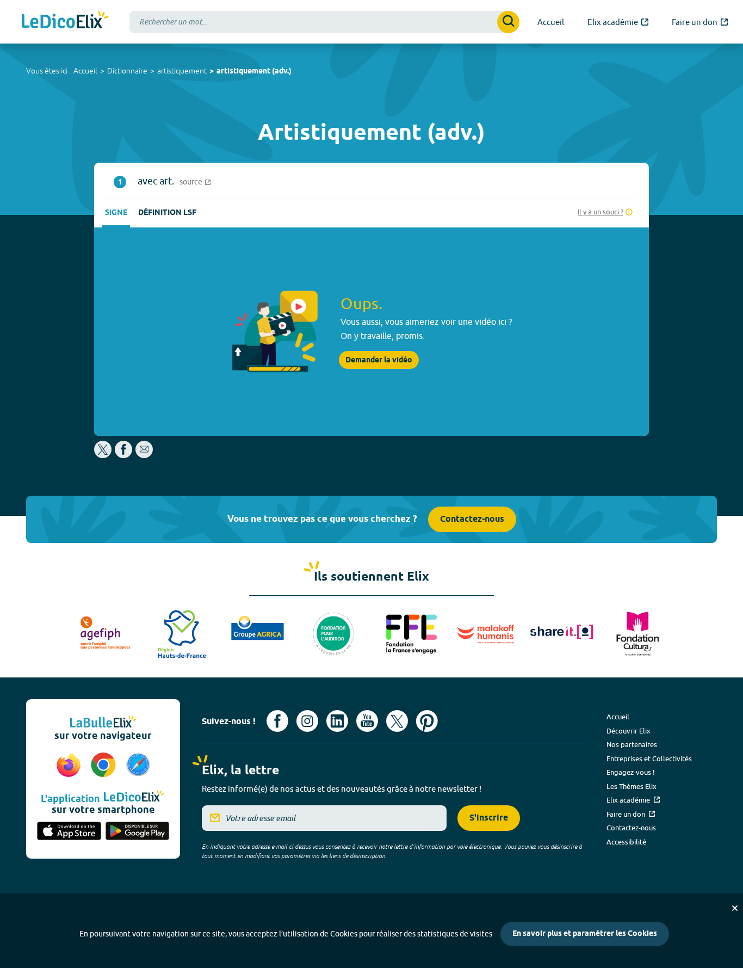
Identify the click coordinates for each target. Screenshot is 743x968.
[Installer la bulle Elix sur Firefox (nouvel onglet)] (70, 766)
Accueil (85, 70)
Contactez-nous (472, 519)
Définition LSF (167, 213)
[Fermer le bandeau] (735, 908)
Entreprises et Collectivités (649, 758)
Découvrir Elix (628, 730)
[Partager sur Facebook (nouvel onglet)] (123, 455)
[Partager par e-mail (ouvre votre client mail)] (144, 455)
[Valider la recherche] (508, 22)
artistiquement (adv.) (254, 71)
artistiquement (182, 70)
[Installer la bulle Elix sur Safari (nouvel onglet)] (138, 766)
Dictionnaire (127, 70)
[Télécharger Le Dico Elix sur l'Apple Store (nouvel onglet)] (69, 832)
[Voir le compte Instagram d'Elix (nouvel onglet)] (307, 721)
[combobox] (324, 22)
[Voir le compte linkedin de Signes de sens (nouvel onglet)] (337, 721)
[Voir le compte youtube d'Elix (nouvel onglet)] (367, 721)
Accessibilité (626, 841)
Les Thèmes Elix (631, 786)
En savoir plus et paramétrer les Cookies (584, 934)
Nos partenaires (631, 744)
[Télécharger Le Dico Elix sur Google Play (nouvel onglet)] (138, 832)
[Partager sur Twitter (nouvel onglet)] (103, 455)
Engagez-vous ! (630, 772)
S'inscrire (488, 818)
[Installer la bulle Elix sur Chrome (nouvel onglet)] (105, 766)
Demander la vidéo (378, 360)
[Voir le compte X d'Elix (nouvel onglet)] (397, 721)
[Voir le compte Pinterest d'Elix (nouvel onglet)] (427, 721)
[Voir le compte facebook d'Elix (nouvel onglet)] (277, 721)
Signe (116, 213)
